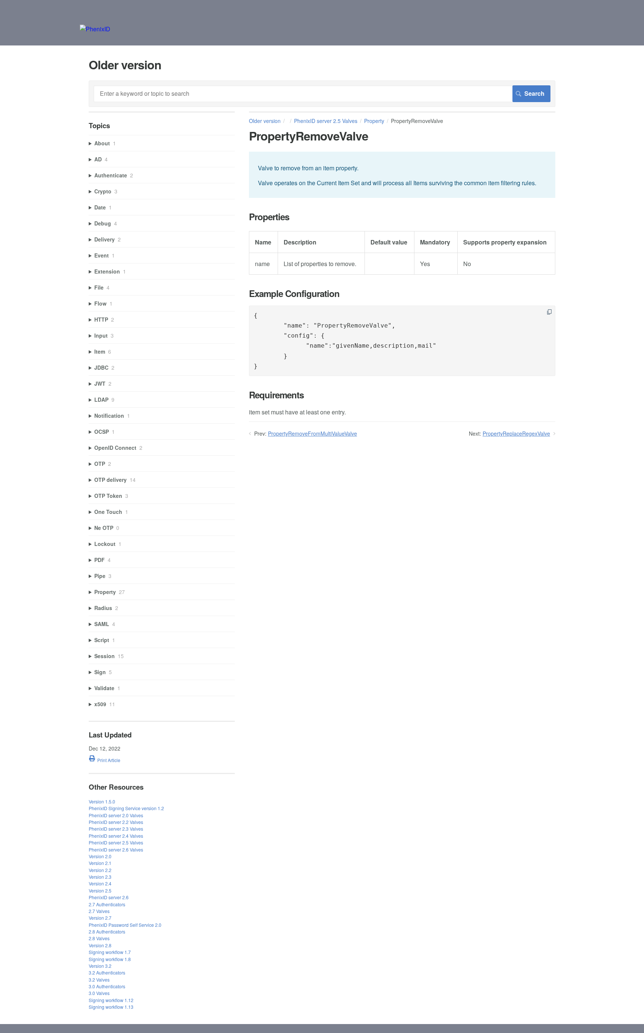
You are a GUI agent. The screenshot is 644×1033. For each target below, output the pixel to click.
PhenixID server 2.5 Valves (325, 120)
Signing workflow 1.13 (111, 1007)
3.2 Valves (99, 979)
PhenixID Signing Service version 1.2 (126, 808)
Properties (269, 216)
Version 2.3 (100, 877)
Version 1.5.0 (102, 801)
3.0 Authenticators (107, 986)
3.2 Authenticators (107, 972)
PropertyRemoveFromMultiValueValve (312, 433)
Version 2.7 (100, 917)
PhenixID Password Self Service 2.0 (125, 925)
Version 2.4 (100, 883)
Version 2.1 (100, 863)
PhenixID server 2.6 (109, 897)
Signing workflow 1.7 (110, 952)
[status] (402, 175)
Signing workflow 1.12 (111, 1000)
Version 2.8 (100, 945)
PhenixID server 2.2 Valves (116, 822)
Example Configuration (294, 293)
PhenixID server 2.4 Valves (116, 836)
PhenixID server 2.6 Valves (116, 849)
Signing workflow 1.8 (110, 959)
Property (374, 120)
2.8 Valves (99, 938)
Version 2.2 (100, 870)
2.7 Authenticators (107, 904)
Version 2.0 (100, 856)
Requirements (276, 394)
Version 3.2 (100, 966)
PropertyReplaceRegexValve (516, 433)
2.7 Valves (99, 911)
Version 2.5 (100, 890)
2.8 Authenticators (107, 931)
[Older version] (95, 29)
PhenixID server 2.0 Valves (116, 815)
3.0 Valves (99, 993)
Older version (265, 120)
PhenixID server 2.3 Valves (116, 828)
